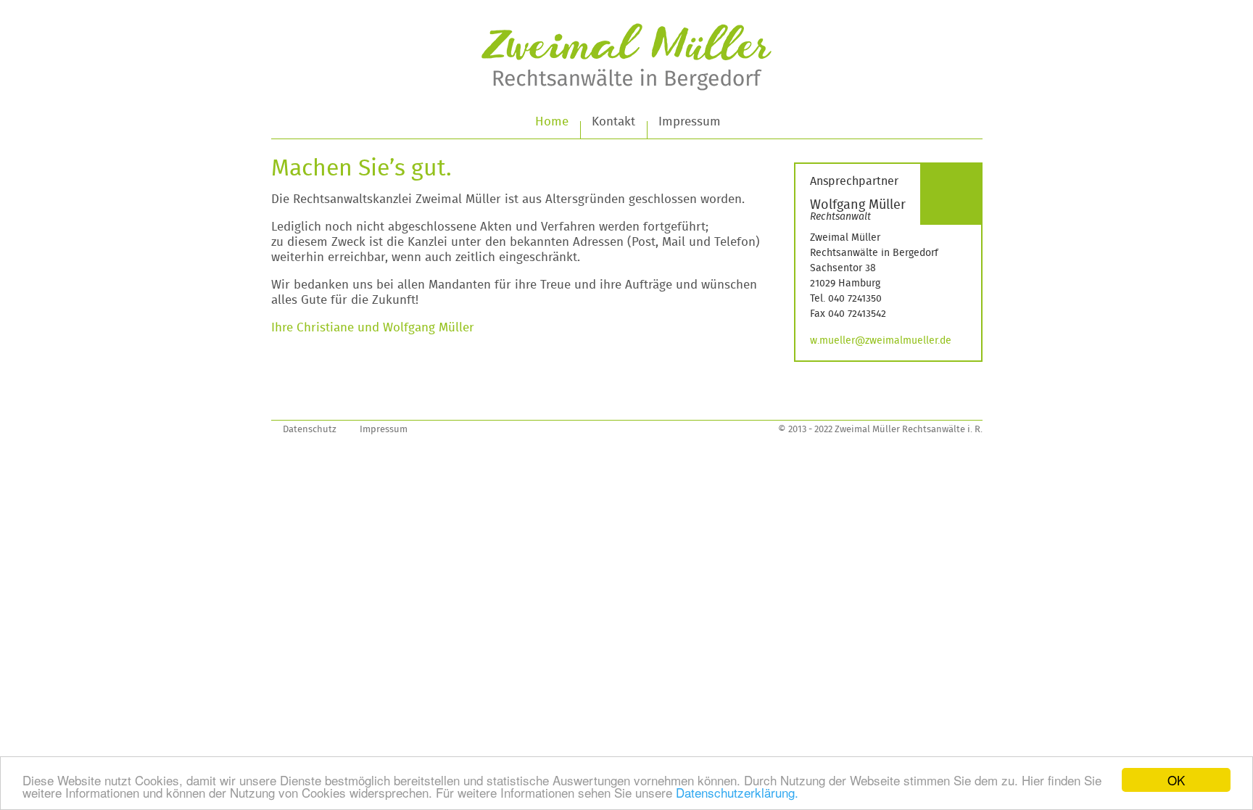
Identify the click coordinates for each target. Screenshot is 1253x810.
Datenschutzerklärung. (737, 792)
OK (1176, 780)
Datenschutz (309, 429)
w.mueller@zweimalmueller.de (880, 341)
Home (551, 121)
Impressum (689, 121)
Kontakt (613, 121)
